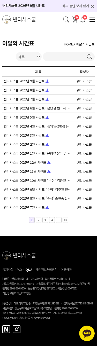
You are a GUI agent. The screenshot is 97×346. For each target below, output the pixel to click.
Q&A (28, 269)
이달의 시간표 (85, 44)
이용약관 (66, 269)
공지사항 (7, 269)
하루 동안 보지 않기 (75, 5)
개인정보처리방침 (46, 269)
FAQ (19, 269)
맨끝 (65, 220)
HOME (68, 44)
